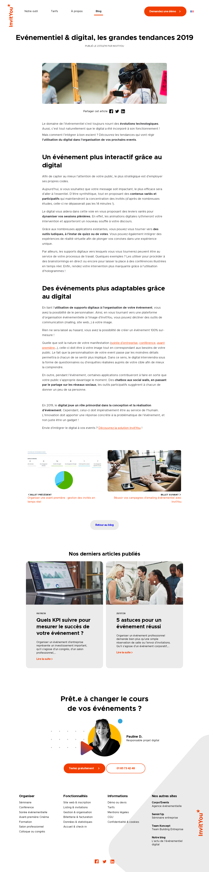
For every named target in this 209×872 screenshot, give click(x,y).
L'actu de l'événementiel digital (167, 843)
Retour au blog (104, 525)
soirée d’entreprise (124, 343)
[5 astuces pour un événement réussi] (144, 582)
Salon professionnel (31, 826)
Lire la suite (43, 659)
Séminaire (25, 802)
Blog (98, 11)
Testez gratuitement (81, 768)
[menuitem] (192, 11)
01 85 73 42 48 (126, 768)
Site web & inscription (77, 802)
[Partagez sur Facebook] (111, 111)
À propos (77, 11)
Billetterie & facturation (78, 817)
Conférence (26, 807)
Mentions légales (118, 812)
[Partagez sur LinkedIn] (123, 111)
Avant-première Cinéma (34, 817)
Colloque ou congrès (32, 831)
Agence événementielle (167, 806)
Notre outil (31, 11)
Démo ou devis (117, 802)
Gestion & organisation (77, 812)
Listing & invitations (75, 807)
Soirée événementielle (33, 812)
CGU (110, 817)
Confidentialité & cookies (123, 822)
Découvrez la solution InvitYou (119, 428)
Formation (25, 822)
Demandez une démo (162, 11)
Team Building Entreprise (167, 829)
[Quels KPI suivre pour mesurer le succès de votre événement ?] (64, 582)
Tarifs (54, 11)
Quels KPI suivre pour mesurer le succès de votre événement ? (63, 627)
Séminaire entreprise (165, 817)
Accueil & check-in (75, 826)
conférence (147, 343)
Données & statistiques (77, 822)
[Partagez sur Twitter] (117, 111)
